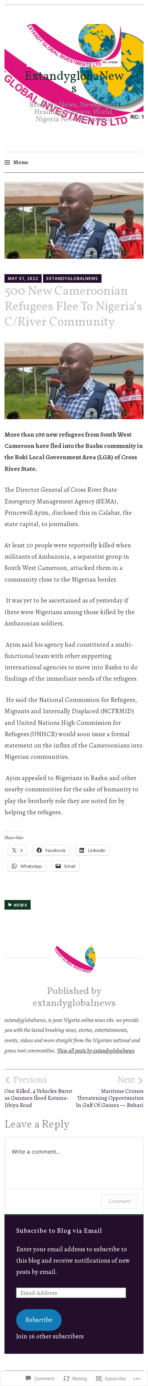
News (20, 905)
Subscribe (38, 1319)
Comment (119, 1201)
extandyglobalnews (72, 278)
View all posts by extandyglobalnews (96, 1051)
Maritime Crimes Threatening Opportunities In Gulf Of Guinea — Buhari (110, 1091)
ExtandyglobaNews (74, 83)
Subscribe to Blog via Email (59, 1231)
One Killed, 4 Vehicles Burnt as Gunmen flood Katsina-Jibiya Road (38, 1091)
